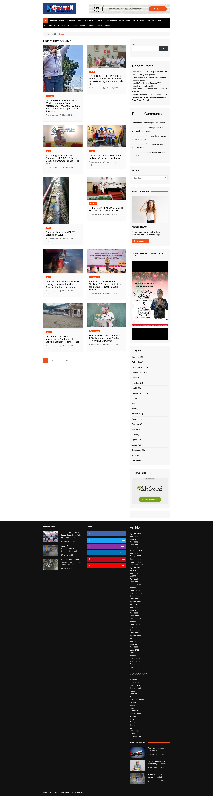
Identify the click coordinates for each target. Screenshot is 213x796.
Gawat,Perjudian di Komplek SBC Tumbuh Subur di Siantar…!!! (70, 548)
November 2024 (136, 562)
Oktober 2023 (135, 596)
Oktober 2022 (135, 630)
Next (66, 361)
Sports (99, 26)
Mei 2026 (133, 539)
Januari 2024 (135, 587)
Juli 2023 (133, 605)
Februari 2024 (135, 585)
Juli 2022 (133, 639)
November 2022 (136, 627)
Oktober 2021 (135, 664)
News (61, 20)
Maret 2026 (134, 545)
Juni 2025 (134, 553)
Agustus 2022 (135, 636)
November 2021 (136, 661)
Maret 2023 (134, 616)
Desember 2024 (136, 559)
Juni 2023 (134, 607)
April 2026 (134, 542)
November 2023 (136, 593)
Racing (135, 435)
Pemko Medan (138, 20)
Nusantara (71, 20)
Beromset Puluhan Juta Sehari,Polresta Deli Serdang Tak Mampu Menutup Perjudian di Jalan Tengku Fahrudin (149, 97)
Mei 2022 (133, 644)
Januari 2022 (135, 656)
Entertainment (137, 372)
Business (65, 26)
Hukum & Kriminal (154, 20)
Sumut (80, 20)
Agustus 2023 (135, 602)
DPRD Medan (111, 20)
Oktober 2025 (135, 548)
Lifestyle (90, 26)
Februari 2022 (135, 653)
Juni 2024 (134, 573)
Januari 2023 (135, 621)
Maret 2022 (134, 650)
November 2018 (136, 667)
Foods (74, 26)
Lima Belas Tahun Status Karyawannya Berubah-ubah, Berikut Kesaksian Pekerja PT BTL (62, 339)
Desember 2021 (136, 658)
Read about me (140, 241)
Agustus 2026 (135, 534)
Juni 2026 (134, 536)
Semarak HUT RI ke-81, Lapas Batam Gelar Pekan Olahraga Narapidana (71, 535)
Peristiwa (48, 26)
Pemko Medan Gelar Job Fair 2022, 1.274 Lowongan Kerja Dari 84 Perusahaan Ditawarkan (106, 338)
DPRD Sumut (124, 20)
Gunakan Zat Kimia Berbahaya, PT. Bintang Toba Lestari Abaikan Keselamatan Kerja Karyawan (63, 284)
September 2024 (136, 565)
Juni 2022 (134, 641)
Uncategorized (138, 460)
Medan (100, 20)
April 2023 (134, 613)
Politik (56, 26)
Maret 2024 (134, 582)
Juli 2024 (133, 570)
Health (82, 26)
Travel (134, 455)
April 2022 (134, 647)
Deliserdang (90, 20)
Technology (108, 26)
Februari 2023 (135, 619)
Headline (53, 20)
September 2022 (136, 633)
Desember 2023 (136, 590)
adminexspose (53, 115)
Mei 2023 (133, 610)
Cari (133, 44)
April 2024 (134, 579)
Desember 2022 (136, 624)
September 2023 (136, 599)
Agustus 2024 (135, 568)
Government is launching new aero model (148, 123)
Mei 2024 (133, 576)
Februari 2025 (135, 556)
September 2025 (136, 550)
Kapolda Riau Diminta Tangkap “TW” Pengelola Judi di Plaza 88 (71, 562)
